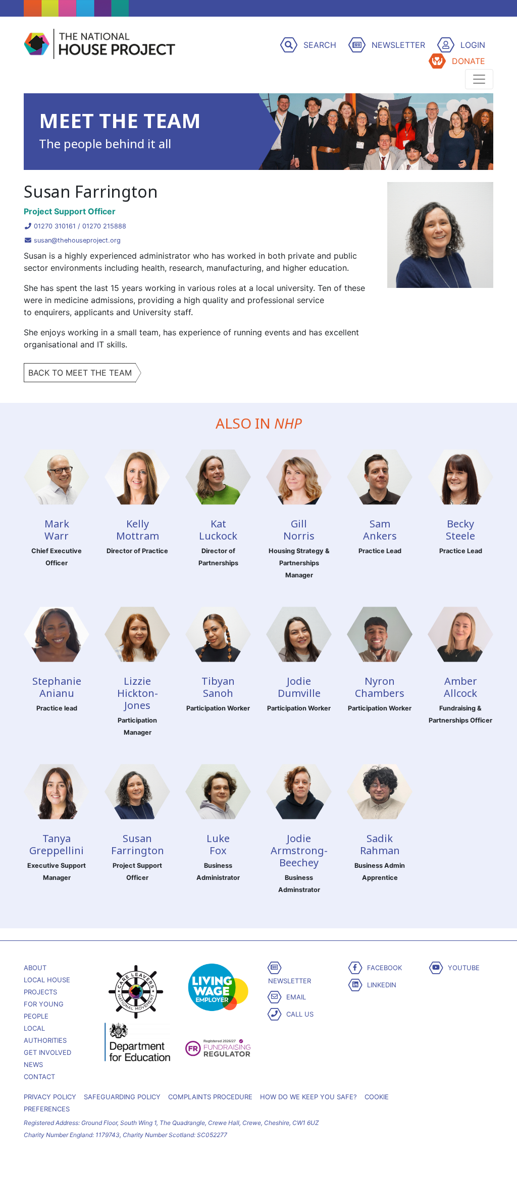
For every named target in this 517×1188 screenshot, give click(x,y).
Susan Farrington (137, 844)
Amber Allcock (460, 687)
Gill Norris (299, 530)
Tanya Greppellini (56, 844)
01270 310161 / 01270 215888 (79, 226)
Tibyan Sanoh (218, 687)
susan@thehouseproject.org (76, 240)
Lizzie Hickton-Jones (137, 693)
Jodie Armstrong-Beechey (299, 850)
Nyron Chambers (379, 687)
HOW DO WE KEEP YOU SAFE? (308, 1097)
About (35, 968)
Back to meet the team (80, 373)
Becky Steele (460, 530)
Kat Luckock (218, 530)
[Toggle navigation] (479, 79)
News (33, 1064)
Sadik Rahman (380, 844)
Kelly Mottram (137, 530)
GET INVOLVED (47, 1052)
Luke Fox (218, 844)
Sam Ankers (380, 530)
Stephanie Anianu (56, 687)
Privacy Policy (50, 1097)
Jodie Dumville (299, 687)
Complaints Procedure (210, 1097)
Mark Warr (56, 530)
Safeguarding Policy (122, 1097)
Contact (39, 1077)
